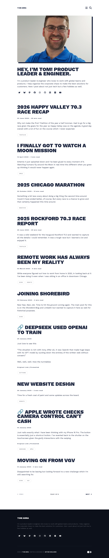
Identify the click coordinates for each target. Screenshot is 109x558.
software (22, 372)
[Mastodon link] (29, 92)
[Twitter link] (19, 92)
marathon (22, 208)
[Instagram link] (40, 92)
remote (29, 282)
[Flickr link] (55, 92)
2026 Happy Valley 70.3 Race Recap (49, 109)
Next (88, 494)
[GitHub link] (45, 92)
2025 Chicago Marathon (51, 185)
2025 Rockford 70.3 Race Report (51, 221)
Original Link (23, 367)
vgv (28, 480)
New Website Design (46, 384)
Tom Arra (21, 8)
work (21, 282)
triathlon (22, 135)
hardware (22, 449)
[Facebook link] (35, 92)
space (21, 173)
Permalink (34, 367)
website (22, 401)
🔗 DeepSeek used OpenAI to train (52, 329)
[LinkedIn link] (50, 92)
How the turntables (42, 362)
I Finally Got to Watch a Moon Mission (51, 148)
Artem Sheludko (51, 552)
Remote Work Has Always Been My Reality (53, 259)
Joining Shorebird (44, 294)
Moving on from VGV (46, 460)
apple (31, 449)
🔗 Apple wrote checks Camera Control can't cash (50, 416)
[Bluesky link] (24, 92)
